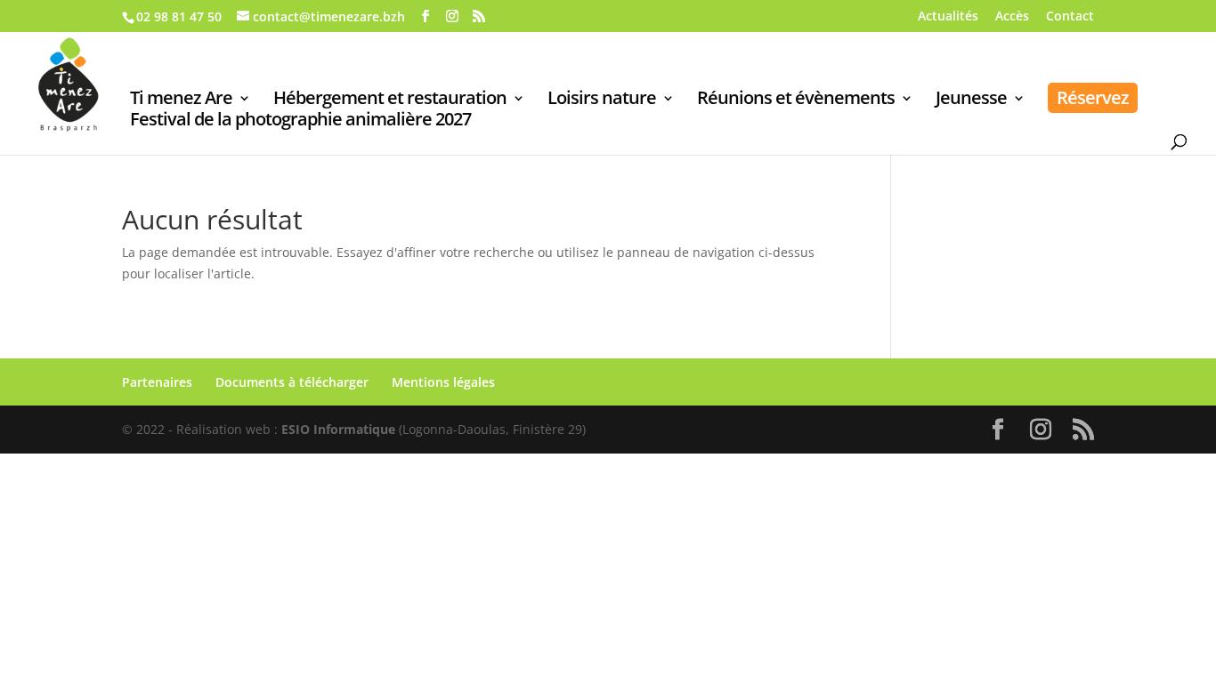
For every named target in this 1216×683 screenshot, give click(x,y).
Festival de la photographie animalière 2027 (300, 122)
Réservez (1093, 97)
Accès (1012, 17)
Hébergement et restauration (390, 100)
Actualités (948, 17)
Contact (1070, 17)
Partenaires (157, 382)
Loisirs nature (601, 100)
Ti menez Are (181, 100)
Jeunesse (971, 100)
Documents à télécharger (292, 382)
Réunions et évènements (796, 100)
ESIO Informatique (338, 429)
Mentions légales (443, 382)
